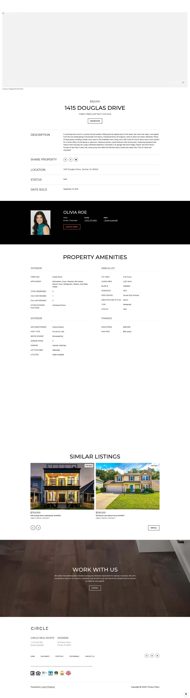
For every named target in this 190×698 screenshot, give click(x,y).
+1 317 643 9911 (37, 642)
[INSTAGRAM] (147, 656)
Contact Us (89, 656)
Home (33, 656)
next (15, 82)
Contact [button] (95, 588)
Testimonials (74, 656)
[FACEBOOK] (152, 656)
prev (9, 82)
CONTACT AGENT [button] (72, 227)
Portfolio (59, 656)
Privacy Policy (153, 687)
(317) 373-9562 (91, 220)
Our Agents (45, 656)
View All (154, 528)
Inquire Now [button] (95, 121)
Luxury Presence (48, 687)
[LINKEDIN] (157, 656)
